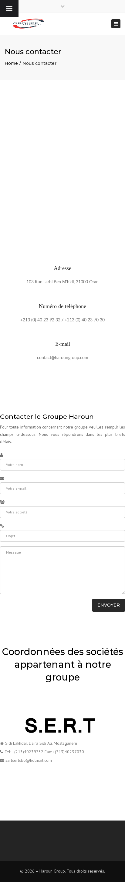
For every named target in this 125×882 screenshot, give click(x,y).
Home (11, 63)
